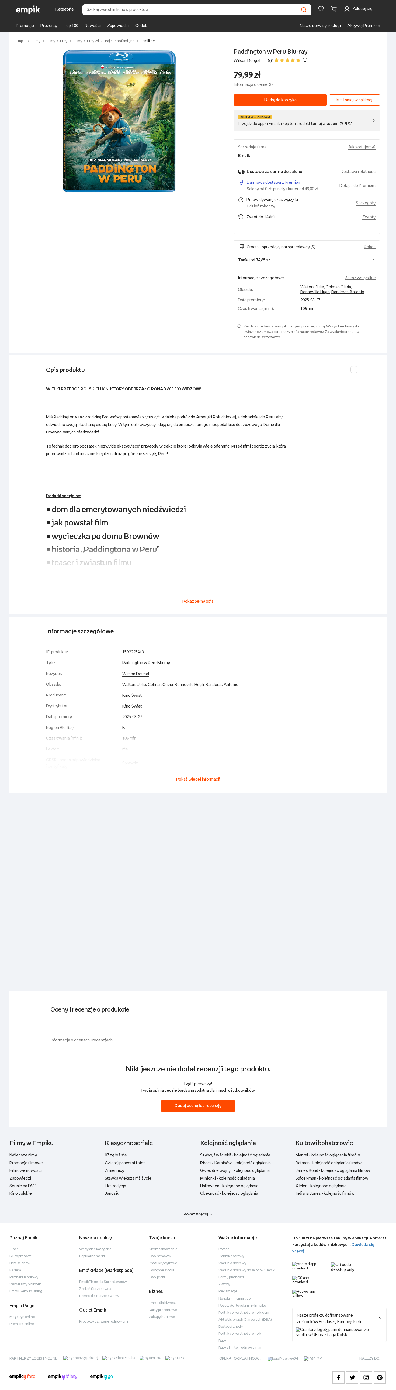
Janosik (112, 1193)
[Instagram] (366, 1377)
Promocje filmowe (26, 1163)
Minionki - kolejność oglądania (227, 1178)
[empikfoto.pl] (22, 1377)
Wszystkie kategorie (95, 1249)
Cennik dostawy (231, 1256)
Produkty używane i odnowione (103, 1321)
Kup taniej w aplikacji (354, 100)
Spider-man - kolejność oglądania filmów (332, 1178)
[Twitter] (352, 1377)
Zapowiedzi (118, 26)
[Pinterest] (380, 1377)
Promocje (25, 26)
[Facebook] (338, 1377)
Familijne (148, 41)
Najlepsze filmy (23, 1155)
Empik (21, 41)
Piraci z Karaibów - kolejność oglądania (235, 1163)
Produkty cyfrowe (163, 1263)
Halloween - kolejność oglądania (229, 1186)
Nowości (93, 26)
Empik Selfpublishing (25, 1291)
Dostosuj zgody (230, 1326)
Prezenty (48, 26)
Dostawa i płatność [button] (358, 172)
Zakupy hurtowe (162, 1317)
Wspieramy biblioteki (25, 1284)
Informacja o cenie (251, 85)
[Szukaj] (304, 9)
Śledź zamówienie (163, 1249)
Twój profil (157, 1277)
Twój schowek (160, 1256)
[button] (119, 121)
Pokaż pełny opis (198, 601)
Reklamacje (227, 1291)
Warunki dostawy (232, 1263)
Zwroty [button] (369, 217)
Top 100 (71, 26)
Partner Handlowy (23, 1277)
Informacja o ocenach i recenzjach (81, 1040)
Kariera (15, 1270)
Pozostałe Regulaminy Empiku (242, 1305)
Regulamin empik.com (235, 1298)
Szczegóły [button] (366, 203)
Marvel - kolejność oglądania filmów (328, 1155)
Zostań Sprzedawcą (95, 1289)
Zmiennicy (114, 1171)
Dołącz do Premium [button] (357, 186)
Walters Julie (312, 287)
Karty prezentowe (163, 1310)
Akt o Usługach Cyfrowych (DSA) (245, 1319)
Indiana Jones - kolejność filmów (325, 1193)
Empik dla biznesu (163, 1303)
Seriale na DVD (23, 1186)
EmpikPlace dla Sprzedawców (103, 1282)
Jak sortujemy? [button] (362, 147)
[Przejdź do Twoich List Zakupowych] (321, 9)
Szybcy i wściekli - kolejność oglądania (235, 1155)
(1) (305, 60)
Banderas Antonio (347, 292)
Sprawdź (130, 763)
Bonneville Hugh (315, 292)
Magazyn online (22, 1317)
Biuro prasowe (20, 1256)
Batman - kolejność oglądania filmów (329, 1163)
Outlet (141, 26)
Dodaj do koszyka (280, 100)
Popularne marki (92, 1256)
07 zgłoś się (116, 1155)
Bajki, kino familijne (119, 41)
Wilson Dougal (247, 61)
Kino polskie (20, 1193)
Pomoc (224, 1249)
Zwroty (224, 1284)
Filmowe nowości (25, 1171)
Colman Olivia (338, 287)
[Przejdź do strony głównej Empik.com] (28, 9)
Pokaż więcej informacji (198, 779)
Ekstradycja (115, 1186)
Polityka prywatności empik (239, 1334)
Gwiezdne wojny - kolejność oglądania (235, 1171)
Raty (222, 1341)
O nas (13, 1249)
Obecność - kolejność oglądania (229, 1193)
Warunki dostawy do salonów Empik (246, 1270)
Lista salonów (19, 1263)
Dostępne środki (161, 1270)
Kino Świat (132, 696)
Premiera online (21, 1324)
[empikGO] (101, 1377)
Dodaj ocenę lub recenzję (198, 1106)
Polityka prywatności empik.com (243, 1312)
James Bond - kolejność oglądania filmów (333, 1171)
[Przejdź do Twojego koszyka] (335, 9)
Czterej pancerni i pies (125, 1163)
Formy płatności (231, 1277)
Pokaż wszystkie (360, 278)
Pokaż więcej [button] (195, 1214)
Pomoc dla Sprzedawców (99, 1296)
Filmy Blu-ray (57, 41)
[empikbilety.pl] (63, 1377)
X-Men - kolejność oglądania (321, 1186)
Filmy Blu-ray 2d (86, 41)
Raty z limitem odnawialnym (240, 1348)
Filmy (36, 41)
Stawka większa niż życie (128, 1178)
